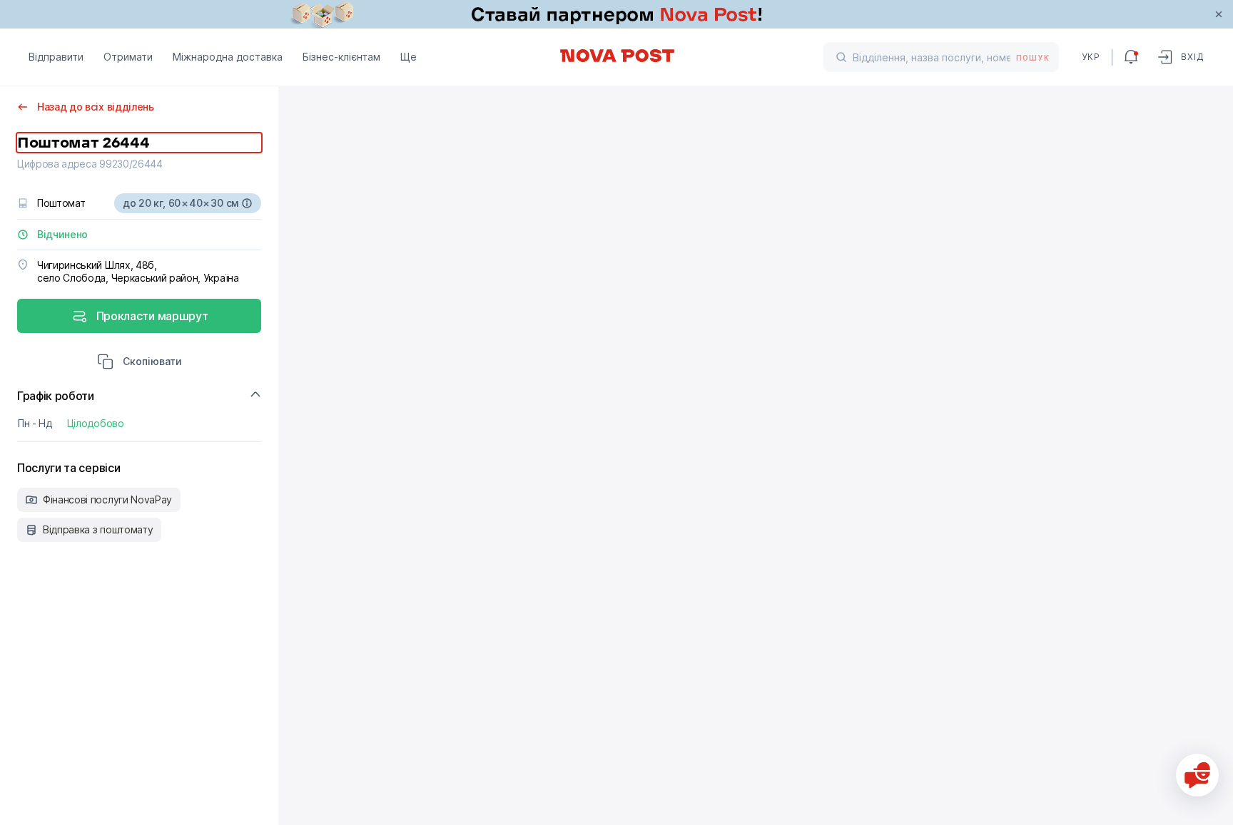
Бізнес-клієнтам (341, 57)
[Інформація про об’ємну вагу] (247, 203)
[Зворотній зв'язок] (1197, 775)
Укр (1091, 56)
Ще (408, 57)
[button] (139, 363)
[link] (616, 14)
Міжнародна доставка (228, 57)
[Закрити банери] (1218, 14)
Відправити (56, 57)
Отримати (128, 57)
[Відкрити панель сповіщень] (1131, 57)
